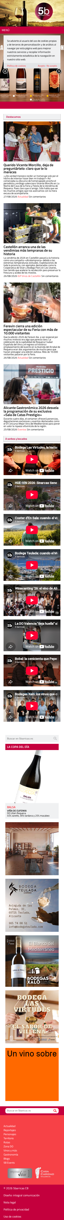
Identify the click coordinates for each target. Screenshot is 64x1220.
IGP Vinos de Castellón (29, 276)
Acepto (41, 66)
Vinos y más (10, 1150)
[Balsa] (32, 776)
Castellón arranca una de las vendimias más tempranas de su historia (28, 250)
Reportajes (10, 1130)
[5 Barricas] (43, 12)
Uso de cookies (12, 1216)
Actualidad (23, 196)
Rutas (7, 1142)
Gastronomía (11, 1154)
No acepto (52, 66)
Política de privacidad (16, 1209)
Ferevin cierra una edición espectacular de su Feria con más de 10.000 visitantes (31, 329)
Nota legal (10, 1202)
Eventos (22, 429)
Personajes (10, 1134)
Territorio (9, 1138)
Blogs (7, 1159)
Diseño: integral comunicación (22, 1195)
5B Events (9, 1163)
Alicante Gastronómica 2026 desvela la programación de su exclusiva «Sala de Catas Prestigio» (31, 411)
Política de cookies (16, 66)
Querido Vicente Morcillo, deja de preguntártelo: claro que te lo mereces (28, 168)
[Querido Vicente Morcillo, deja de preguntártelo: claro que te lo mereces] (32, 141)
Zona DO (8, 1146)
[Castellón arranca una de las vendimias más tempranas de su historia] (32, 223)
